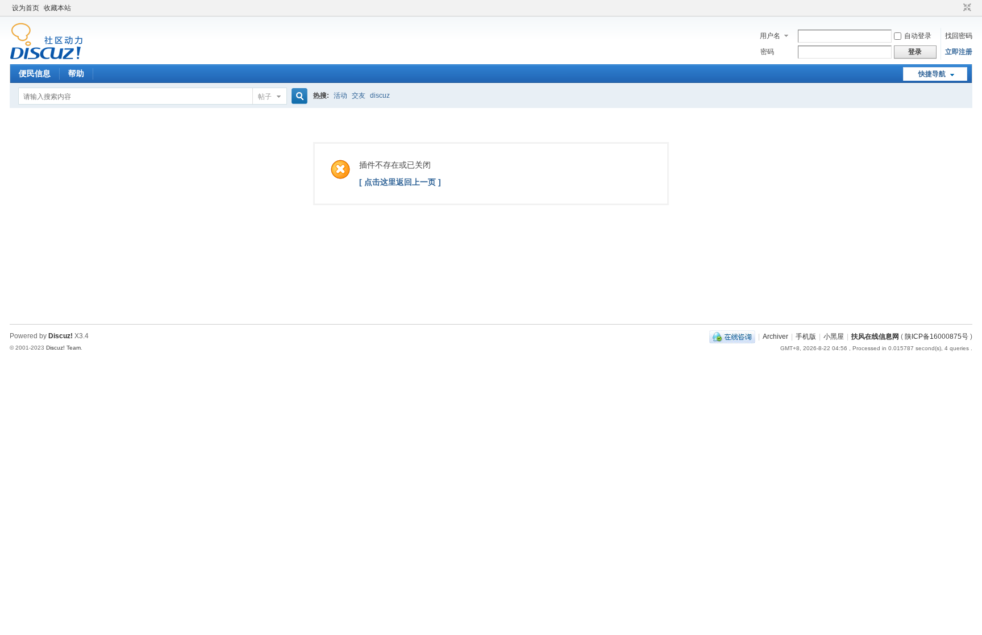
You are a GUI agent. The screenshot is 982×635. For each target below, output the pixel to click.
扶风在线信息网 (875, 337)
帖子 (265, 97)
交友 (358, 95)
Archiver (775, 337)
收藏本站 (57, 8)
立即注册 (958, 52)
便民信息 (35, 73)
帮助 (76, 73)
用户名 (770, 36)
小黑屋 (833, 337)
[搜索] (298, 96)
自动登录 (917, 36)
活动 (340, 95)
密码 (767, 52)
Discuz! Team (63, 348)
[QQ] (732, 337)
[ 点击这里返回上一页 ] (400, 181)
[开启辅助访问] (956, 8)
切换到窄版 (965, 8)
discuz (380, 95)
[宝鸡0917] (46, 57)
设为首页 (25, 8)
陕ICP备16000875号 (937, 337)
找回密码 (958, 36)
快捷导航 (932, 74)
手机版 (806, 337)
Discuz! (60, 336)
